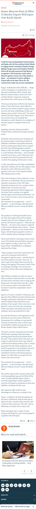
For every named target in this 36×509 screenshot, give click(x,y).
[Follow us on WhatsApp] (3, 489)
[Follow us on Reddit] (7, 485)
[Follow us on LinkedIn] (28, 485)
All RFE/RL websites (7, 506)
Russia (3, 8)
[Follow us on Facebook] (24, 485)
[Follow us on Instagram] (11, 485)
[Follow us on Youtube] (3, 485)
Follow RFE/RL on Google (22, 506)
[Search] (33, 506)
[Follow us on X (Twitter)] (20, 485)
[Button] (32, 30)
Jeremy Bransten (8, 22)
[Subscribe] (7, 489)
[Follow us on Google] (15, 485)
